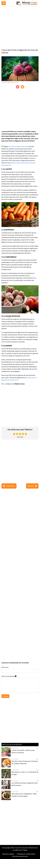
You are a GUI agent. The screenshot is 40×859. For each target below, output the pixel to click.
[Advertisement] (20, 27)
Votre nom (5, 667)
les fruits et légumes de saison (19, 146)
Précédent (10, 486)
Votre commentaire (8, 676)
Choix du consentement (20, 856)
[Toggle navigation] (3, 3)
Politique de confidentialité (26, 854)
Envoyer (5, 696)
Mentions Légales (8, 854)
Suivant (31, 486)
